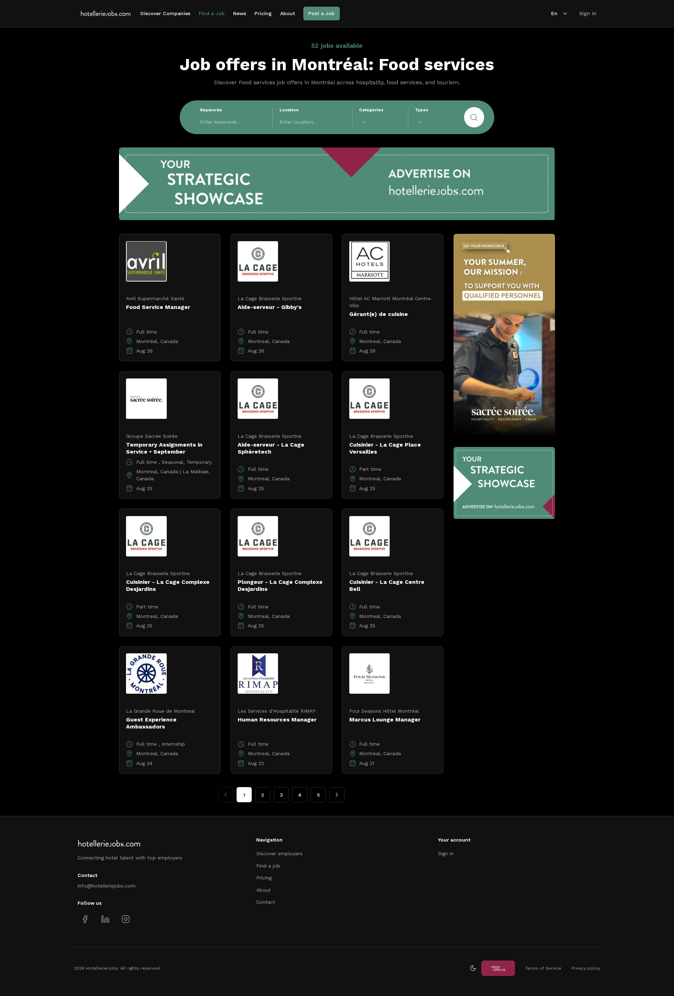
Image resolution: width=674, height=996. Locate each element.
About (287, 13)
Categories (371, 109)
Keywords (211, 109)
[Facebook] (85, 918)
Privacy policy (585, 968)
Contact (265, 902)
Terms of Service (543, 968)
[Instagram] (125, 918)
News (239, 13)
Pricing (263, 13)
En (554, 13)
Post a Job (321, 13)
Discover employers (279, 853)
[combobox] (380, 122)
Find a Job (212, 13)
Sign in (587, 13)
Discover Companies (165, 13)
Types (421, 109)
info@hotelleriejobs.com (107, 886)
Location (289, 109)
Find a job (268, 866)
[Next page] (336, 794)
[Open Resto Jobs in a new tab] (498, 968)
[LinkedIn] (105, 918)
